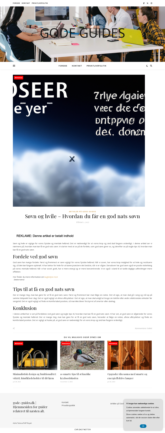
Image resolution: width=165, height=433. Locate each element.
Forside (16, 3)
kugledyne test (51, 277)
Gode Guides (82, 32)
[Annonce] (35, 369)
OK (143, 426)
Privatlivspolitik (40, 3)
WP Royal (27, 423)
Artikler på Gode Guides (82, 212)
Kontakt (26, 3)
